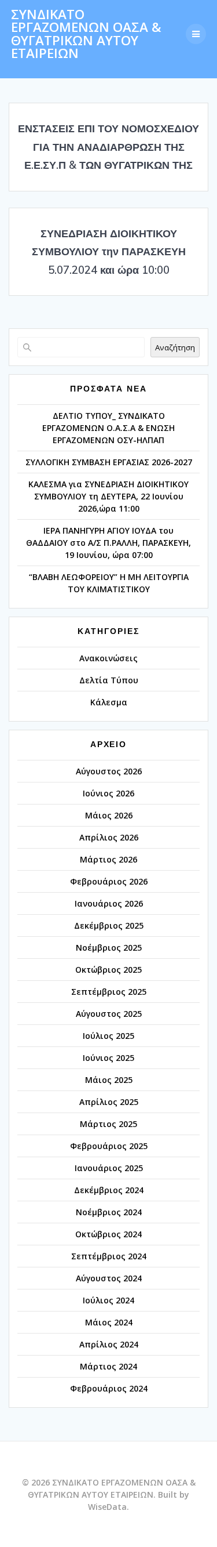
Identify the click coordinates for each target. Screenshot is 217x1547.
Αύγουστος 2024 (109, 1278)
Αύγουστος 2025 (109, 1013)
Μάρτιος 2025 (108, 1123)
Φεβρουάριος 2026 (109, 881)
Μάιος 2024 (109, 1322)
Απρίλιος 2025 (108, 1101)
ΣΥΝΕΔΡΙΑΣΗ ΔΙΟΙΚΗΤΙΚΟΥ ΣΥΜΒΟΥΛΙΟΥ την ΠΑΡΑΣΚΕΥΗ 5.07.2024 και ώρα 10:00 (109, 252)
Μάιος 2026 (109, 815)
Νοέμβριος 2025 (109, 947)
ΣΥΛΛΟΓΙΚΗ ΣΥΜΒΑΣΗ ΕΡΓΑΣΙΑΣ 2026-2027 (108, 462)
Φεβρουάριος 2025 (109, 1145)
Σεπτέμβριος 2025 (108, 991)
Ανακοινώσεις (108, 658)
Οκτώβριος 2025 (108, 969)
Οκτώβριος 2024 (108, 1234)
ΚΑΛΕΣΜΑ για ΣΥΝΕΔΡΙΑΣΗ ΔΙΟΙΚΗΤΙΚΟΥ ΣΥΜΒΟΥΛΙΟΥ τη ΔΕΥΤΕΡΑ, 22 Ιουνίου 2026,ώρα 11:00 (108, 496)
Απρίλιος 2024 (108, 1344)
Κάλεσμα (108, 702)
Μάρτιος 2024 (108, 1366)
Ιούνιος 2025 (108, 1057)
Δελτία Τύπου (108, 680)
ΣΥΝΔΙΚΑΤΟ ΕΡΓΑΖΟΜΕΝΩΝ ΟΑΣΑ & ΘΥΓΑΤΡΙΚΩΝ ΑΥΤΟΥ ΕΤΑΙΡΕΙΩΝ (86, 34)
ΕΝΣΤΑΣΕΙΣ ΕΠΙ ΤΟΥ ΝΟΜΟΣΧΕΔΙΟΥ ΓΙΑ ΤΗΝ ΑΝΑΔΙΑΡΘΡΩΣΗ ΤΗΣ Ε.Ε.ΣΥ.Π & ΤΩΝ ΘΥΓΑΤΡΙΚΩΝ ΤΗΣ (108, 147)
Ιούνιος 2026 (108, 793)
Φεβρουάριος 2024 (109, 1388)
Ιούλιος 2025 (108, 1035)
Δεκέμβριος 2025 (109, 925)
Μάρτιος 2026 (108, 859)
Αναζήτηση (175, 347)
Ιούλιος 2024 (108, 1300)
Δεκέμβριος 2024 (109, 1189)
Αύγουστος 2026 (109, 771)
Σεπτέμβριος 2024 (108, 1256)
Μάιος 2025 (109, 1079)
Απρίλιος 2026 (108, 837)
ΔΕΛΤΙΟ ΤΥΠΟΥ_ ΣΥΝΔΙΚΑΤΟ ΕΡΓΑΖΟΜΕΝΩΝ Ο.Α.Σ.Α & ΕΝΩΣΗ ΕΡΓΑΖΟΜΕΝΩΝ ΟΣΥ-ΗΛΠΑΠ (108, 427)
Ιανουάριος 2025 (109, 1167)
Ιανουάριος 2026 (109, 903)
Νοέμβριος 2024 (109, 1212)
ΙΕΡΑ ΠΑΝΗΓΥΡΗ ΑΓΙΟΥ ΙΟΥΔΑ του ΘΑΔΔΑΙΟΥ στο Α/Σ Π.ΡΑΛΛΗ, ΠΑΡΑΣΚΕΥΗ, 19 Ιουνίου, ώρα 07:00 (108, 542)
